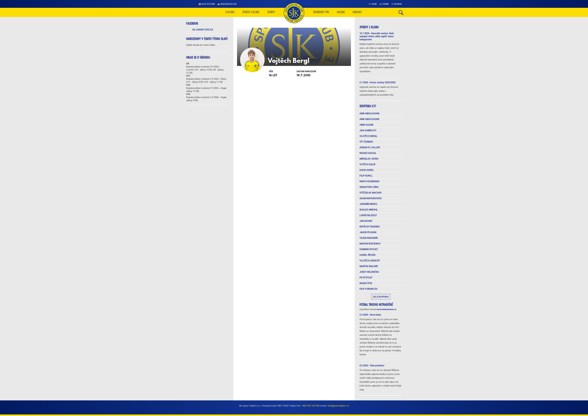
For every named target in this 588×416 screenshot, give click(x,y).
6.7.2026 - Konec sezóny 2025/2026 (378, 82)
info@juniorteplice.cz (338, 405)
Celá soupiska (381, 296)
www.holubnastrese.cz (386, 309)
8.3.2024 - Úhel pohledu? (372, 365)
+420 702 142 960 (310, 405)
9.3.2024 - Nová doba (370, 314)
